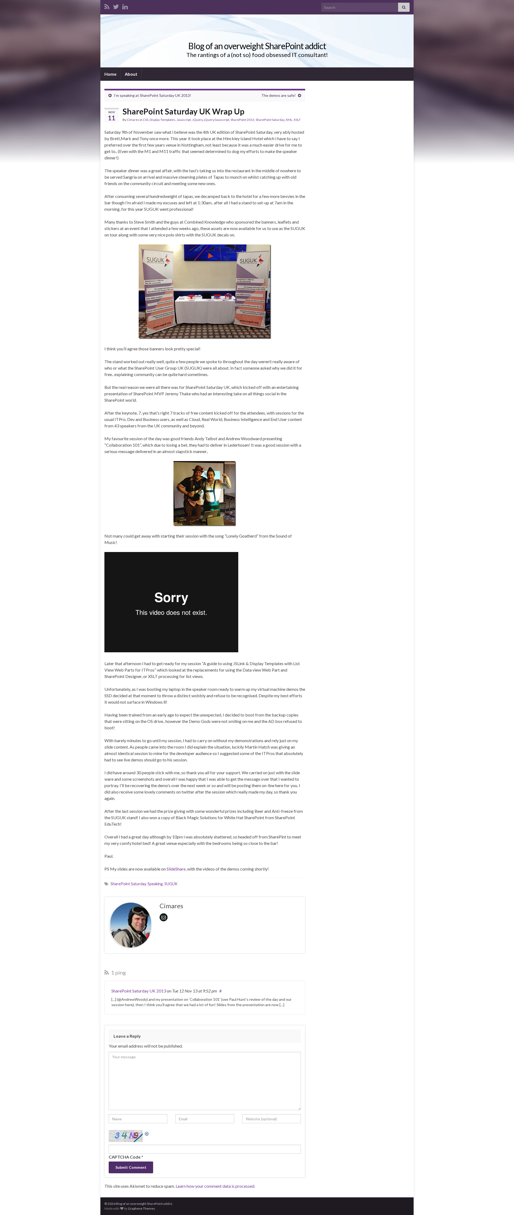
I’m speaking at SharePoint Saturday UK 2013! (152, 95)
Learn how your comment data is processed (215, 1186)
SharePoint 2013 (242, 120)
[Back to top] (502, 1203)
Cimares (133, 120)
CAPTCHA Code (125, 1156)
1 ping (118, 972)
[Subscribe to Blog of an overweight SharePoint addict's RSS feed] (106, 6)
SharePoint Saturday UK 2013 (138, 990)
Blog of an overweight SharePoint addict (257, 46)
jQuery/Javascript (216, 120)
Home (110, 73)
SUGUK (170, 883)
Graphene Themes (141, 1208)
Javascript (184, 120)
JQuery (197, 120)
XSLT (297, 120)
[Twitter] (116, 6)
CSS (145, 120)
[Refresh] (147, 1133)
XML (289, 120)
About (131, 73)
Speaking (155, 883)
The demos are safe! (278, 95)
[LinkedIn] (125, 6)
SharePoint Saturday (270, 120)
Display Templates (162, 120)
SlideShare (176, 868)
